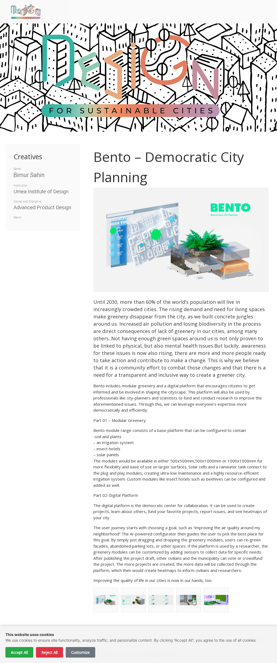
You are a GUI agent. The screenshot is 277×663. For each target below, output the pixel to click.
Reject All (49, 652)
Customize (80, 652)
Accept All (19, 652)
